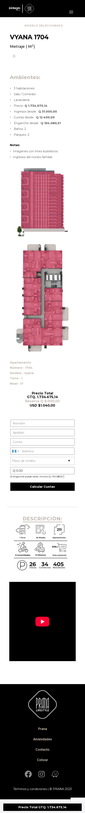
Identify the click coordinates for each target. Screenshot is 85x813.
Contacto (42, 750)
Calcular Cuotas (42, 487)
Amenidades (42, 739)
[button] (72, 11)
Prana (42, 729)
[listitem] (42, 224)
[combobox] (15, 451)
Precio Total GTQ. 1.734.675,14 (42, 807)
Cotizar (42, 760)
